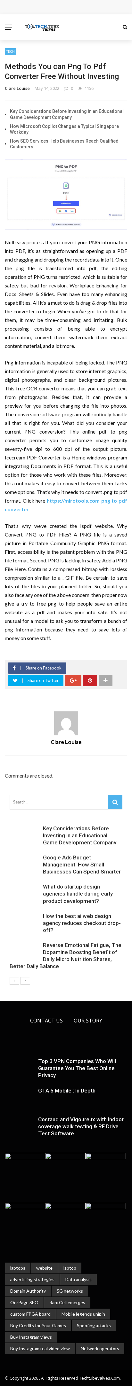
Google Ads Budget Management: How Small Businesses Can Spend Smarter (82, 864)
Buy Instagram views (31, 1337)
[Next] (25, 981)
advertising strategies (32, 1279)
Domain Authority (28, 1291)
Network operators (100, 1348)
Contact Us (46, 1020)
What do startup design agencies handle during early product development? (78, 893)
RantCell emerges (67, 1302)
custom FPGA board (30, 1314)
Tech (10, 51)
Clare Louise (17, 88)
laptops (17, 1268)
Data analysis (78, 1279)
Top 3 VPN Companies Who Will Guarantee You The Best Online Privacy (77, 1068)
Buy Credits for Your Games (38, 1325)
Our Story (88, 1020)
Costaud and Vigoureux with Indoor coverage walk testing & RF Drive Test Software (81, 1126)
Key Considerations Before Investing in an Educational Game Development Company (79, 835)
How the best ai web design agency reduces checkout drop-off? (82, 923)
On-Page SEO (24, 1302)
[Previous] (14, 981)
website (44, 1268)
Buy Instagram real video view (40, 1348)
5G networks (70, 1291)
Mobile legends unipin (83, 1314)
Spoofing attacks (94, 1325)
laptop (69, 1268)
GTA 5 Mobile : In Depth (66, 1090)
